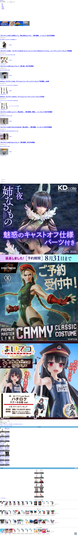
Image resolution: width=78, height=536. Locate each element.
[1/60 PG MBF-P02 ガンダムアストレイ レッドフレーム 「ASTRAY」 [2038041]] (7, 458)
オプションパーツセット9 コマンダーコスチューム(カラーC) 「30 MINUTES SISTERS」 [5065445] (2, 446)
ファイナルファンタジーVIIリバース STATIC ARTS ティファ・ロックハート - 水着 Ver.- (36, 497)
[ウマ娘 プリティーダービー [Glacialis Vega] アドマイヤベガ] (41, 476)
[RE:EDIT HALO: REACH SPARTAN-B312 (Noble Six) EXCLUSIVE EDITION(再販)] (2, 514)
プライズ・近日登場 (39, 527)
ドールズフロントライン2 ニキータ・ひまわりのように (44, 506)
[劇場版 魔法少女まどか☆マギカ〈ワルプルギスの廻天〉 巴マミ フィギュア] (19, 532)
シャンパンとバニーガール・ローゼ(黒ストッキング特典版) (27, 506)
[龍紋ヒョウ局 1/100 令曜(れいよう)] (15, 523)
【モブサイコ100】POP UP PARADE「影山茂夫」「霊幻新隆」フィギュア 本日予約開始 (26, 127)
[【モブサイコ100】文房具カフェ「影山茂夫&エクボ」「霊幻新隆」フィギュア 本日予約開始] (4, 47)
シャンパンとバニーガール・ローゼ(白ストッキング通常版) (23, 506)
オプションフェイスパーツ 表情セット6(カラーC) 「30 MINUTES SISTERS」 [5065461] (2, 460)
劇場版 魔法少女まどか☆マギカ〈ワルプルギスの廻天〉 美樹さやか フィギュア (27, 533)
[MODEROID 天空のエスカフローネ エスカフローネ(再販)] (44, 523)
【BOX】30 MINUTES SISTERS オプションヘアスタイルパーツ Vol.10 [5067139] (2, 465)
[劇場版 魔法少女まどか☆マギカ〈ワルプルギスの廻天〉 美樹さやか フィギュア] (27, 532)
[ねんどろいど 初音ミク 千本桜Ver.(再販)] (52, 514)
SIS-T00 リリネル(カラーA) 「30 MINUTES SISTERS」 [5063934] (2, 441)
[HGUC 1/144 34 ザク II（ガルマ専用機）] (7, 454)
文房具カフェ (14, 39)
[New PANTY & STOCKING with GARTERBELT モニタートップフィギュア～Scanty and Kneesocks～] (48, 532)
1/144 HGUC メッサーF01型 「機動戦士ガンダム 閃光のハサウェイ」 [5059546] (7, 465)
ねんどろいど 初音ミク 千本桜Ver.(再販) (52, 515)
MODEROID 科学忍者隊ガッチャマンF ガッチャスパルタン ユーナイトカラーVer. (36, 524)
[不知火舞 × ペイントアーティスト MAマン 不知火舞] (36, 490)
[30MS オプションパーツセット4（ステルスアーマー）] (2, 435)
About (2, 5)
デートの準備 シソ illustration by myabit (36, 506)
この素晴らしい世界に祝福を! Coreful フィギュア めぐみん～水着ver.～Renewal (6, 533)
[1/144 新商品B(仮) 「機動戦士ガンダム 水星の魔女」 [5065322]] (7, 449)
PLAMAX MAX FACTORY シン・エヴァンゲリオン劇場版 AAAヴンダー (23, 524)
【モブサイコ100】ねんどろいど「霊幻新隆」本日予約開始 (17, 142)
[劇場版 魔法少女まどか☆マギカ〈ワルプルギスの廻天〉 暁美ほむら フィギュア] (23, 532)
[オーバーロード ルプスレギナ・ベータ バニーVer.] (41, 495)
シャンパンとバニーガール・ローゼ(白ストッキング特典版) (19, 506)
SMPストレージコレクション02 (27, 524)
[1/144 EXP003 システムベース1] (7, 430)
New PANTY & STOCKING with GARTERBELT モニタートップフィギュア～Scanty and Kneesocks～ (48, 533)
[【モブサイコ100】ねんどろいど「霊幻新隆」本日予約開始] (4, 154)
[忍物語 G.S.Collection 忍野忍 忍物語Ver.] (36, 481)
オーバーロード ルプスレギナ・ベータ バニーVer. (41, 497)
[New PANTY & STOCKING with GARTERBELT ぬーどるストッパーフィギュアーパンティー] (44, 532)
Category (1, 422)
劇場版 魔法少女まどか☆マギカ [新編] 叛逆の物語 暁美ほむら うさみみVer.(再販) (36, 487)
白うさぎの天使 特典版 (36, 473)
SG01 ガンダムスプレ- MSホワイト (7, 446)
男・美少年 (2, 39)
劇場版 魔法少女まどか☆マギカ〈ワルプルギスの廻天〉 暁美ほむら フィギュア (23, 533)
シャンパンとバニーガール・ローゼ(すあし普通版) (10, 506)
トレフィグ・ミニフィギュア (5, 54)
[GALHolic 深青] (15, 514)
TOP (2, 3)
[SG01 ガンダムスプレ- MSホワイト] (7, 444)
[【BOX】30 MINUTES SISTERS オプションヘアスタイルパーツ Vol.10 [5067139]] (2, 463)
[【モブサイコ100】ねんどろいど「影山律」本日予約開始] (4, 78)
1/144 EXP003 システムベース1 (7, 431)
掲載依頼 (3, 8)
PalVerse (16, 85)
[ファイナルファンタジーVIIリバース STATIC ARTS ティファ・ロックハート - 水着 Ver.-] (36, 495)
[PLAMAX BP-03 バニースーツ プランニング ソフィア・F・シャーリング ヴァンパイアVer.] (52, 523)
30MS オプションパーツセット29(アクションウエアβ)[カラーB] (11, 515)
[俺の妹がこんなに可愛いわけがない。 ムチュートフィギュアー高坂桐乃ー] (40, 532)
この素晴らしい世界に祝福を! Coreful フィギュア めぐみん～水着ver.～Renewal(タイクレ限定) (11, 533)
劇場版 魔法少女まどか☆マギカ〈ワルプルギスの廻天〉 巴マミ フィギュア (19, 533)
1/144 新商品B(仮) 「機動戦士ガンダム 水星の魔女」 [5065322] (7, 450)
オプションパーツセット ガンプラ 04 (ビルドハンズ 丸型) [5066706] (7, 436)
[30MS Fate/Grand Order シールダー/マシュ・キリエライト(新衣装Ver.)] (6, 514)
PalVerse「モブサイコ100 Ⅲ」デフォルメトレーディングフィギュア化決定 (22, 96)
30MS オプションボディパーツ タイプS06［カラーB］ (2, 432)
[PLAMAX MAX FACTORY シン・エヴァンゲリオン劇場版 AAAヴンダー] (23, 523)
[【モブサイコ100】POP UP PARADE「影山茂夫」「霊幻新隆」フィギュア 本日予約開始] (4, 139)
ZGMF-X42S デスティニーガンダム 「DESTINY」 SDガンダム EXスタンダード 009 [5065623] (7, 441)
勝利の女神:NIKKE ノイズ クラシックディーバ (52, 506)
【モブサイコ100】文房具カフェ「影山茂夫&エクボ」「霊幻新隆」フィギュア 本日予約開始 (27, 35)
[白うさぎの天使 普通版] (36, 476)
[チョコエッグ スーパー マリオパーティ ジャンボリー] (48, 514)
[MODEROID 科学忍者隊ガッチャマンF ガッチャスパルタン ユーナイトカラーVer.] (36, 523)
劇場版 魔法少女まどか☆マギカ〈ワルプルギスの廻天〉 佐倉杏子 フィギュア (15, 533)
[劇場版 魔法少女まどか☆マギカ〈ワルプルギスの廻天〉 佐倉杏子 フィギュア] (15, 532)
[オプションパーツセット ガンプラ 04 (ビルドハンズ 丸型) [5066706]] (7, 435)
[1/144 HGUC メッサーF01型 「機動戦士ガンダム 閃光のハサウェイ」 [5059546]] (7, 463)
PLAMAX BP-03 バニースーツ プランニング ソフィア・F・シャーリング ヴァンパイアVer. (52, 524)
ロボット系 (39, 518)
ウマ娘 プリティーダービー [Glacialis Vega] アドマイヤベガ (41, 478)
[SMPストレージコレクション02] (27, 523)
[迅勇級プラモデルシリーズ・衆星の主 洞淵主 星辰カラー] (2, 523)
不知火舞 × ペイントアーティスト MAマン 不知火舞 (36, 492)
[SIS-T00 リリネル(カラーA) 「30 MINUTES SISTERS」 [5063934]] (2, 439)
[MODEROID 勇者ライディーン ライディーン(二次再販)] (19, 523)
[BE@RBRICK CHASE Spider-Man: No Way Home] (27, 514)
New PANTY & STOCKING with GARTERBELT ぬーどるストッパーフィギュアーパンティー (44, 533)
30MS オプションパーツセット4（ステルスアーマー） (2, 436)
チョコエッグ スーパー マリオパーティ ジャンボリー (48, 515)
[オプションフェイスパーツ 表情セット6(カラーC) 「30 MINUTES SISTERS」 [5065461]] (2, 458)
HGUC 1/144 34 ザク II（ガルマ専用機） (7, 455)
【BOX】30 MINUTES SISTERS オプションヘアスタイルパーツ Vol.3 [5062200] (2, 455)
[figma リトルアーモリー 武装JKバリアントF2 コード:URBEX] (36, 514)
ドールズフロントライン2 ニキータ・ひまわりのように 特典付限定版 (48, 506)
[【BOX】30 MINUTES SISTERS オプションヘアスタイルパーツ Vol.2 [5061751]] (2, 449)
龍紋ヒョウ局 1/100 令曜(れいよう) (14, 524)
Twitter (2, 6)
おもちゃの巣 (6, 425)
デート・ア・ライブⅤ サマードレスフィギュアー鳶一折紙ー (36, 533)
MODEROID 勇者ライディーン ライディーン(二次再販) (19, 524)
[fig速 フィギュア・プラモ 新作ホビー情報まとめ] (1, 0)
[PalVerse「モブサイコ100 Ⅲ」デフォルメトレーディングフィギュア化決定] (4, 108)
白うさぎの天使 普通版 (36, 477)
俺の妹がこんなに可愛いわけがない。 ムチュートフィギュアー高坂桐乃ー (40, 533)
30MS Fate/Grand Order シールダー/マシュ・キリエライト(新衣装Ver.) (6, 515)
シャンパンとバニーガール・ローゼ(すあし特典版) (15, 506)
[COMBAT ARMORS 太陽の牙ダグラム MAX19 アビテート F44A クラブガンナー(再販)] (40, 523)
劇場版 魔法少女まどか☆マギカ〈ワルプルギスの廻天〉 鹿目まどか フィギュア (31, 533)
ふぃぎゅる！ (2, 425)
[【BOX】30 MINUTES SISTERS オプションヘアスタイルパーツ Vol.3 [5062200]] (2, 454)
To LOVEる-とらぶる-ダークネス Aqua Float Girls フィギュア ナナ (2, 533)
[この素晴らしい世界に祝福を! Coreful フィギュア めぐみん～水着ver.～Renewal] (6, 532)
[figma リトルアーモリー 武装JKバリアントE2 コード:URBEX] (32, 514)
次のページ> (3, 181)
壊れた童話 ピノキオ (19, 515)
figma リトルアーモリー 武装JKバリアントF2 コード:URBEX (36, 515)
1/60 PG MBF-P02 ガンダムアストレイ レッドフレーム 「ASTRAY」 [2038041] (7, 460)
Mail (2, 4)
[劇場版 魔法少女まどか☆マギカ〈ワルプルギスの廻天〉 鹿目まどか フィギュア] (32, 532)
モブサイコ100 (9, 39)
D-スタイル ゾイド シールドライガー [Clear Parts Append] (31, 524)
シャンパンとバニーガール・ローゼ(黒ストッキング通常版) (31, 506)
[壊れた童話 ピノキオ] (19, 514)
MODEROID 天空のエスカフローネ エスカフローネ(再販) (44, 524)
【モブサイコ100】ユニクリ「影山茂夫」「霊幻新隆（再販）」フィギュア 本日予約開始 (26, 112)
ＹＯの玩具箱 (10, 425)
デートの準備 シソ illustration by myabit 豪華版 (40, 506)
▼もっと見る (56, 504)
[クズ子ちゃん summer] (41, 471)
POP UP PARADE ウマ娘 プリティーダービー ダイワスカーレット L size (41, 487)
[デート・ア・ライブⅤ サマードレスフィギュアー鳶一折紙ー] (36, 532)
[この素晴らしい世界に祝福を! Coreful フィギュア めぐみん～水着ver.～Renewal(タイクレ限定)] (11, 532)
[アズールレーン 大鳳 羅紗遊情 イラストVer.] (41, 481)
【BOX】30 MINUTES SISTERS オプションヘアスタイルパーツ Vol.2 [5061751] (2, 450)
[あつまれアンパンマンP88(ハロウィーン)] (44, 514)
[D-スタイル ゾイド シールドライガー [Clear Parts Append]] (32, 523)
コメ (0, 41)
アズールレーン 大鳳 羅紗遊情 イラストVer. (41, 482)
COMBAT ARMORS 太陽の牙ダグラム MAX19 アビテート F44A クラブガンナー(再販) (40, 524)
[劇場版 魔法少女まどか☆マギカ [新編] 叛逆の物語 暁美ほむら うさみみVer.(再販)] (36, 485)
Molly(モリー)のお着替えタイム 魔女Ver (6, 506)
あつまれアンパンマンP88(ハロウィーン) (44, 515)
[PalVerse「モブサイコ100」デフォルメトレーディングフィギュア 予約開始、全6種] (4, 93)
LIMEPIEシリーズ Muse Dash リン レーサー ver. (41, 492)
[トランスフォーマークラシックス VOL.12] (48, 523)
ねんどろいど (2, 146)
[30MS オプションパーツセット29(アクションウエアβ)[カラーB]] (11, 514)
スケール (5, 39)
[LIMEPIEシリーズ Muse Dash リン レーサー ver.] (41, 490)
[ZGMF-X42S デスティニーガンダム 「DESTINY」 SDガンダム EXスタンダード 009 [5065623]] (7, 439)
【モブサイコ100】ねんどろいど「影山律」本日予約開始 (17, 66)
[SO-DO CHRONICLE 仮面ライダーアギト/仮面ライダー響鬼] (40, 514)
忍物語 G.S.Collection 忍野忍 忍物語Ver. (36, 482)
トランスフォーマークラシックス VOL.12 (48, 524)
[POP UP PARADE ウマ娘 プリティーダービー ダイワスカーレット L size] (41, 485)
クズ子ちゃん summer (40, 473)
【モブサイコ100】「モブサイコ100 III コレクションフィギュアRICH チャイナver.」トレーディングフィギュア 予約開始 (36, 51)
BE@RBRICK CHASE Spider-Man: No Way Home (27, 515)
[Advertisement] (15, 28)
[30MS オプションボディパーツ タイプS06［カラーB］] (2, 430)
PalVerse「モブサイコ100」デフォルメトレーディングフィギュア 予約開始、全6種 (24, 81)
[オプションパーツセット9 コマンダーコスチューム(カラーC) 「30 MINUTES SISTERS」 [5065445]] (2, 444)
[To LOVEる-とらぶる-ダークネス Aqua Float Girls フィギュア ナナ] (2, 532)
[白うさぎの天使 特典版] (36, 471)
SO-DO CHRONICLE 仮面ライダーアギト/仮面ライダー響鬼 (40, 515)
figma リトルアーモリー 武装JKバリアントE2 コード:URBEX (32, 515)
